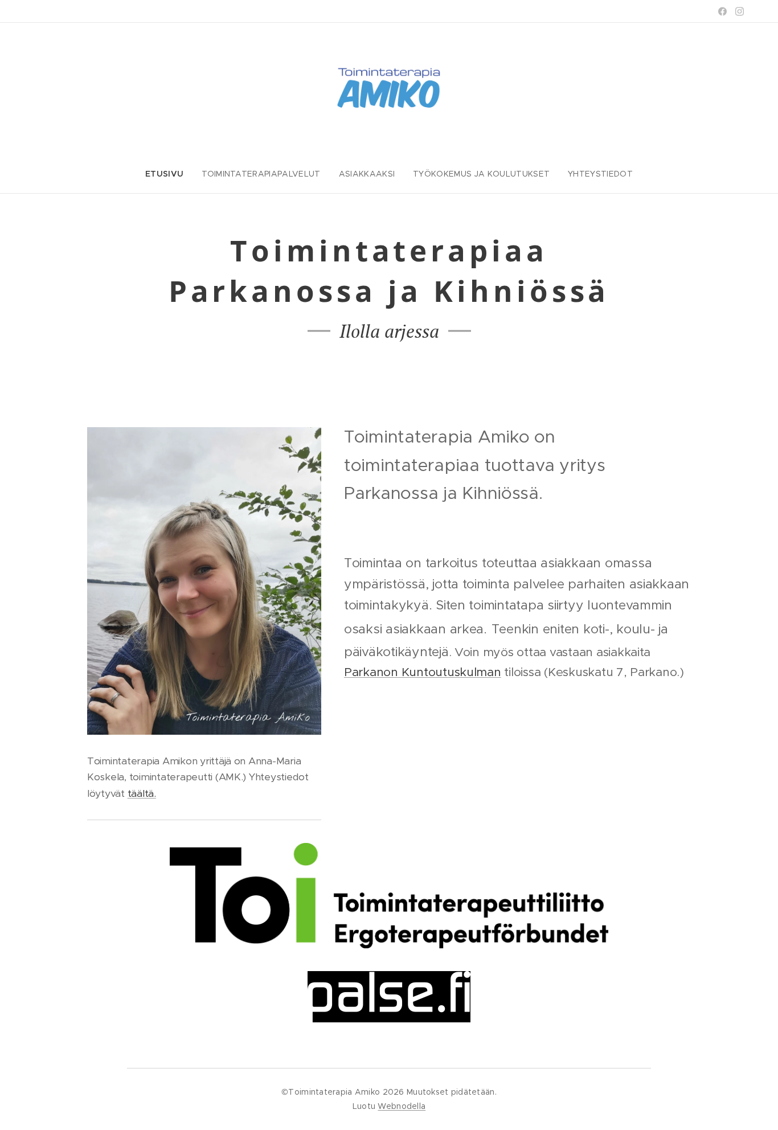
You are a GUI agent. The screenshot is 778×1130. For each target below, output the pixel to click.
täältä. (142, 793)
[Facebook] (722, 11)
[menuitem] (169, 173)
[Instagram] (739, 11)
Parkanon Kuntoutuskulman (422, 672)
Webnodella (401, 1106)
